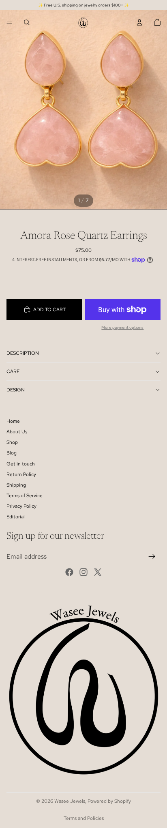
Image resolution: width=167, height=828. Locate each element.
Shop (12, 442)
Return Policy (21, 474)
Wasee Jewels (69, 801)
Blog (11, 453)
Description (22, 353)
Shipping (16, 485)
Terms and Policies (84, 818)
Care (12, 371)
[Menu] (9, 22)
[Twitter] (98, 572)
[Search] (27, 22)
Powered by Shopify (109, 801)
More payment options (122, 327)
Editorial (15, 517)
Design (15, 390)
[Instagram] (83, 572)
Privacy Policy (21, 506)
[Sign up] (152, 556)
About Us (16, 431)
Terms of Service (24, 495)
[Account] (139, 22)
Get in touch (20, 464)
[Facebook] (69, 572)
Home (13, 421)
